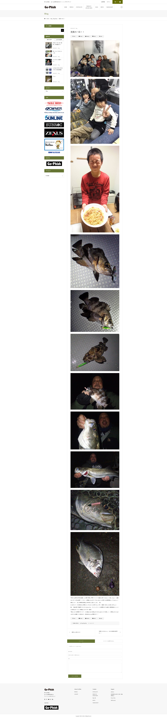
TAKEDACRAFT (109, 7)
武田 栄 (77, 623)
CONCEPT (76, 694)
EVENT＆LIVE (79, 7)
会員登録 (103, 1)
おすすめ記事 (59, 39)
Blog (76, 28)
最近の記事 (49, 39)
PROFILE (71, 7)
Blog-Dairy (85, 623)
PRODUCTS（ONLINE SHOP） (89, 7)
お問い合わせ (113, 700)
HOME (65, 7)
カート (118, 1)
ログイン (109, 1)
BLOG (97, 7)
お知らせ (112, 691)
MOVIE (102, 7)
